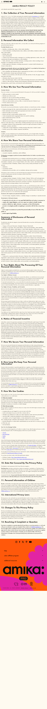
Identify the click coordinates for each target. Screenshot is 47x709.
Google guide (9, 449)
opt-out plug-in (15, 448)
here (25, 449)
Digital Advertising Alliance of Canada (14, 453)
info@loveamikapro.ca (14, 273)
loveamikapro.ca (35, 16)
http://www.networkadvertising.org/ (25, 459)
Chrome (4, 432)
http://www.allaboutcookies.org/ (19, 457)
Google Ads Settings (32, 445)
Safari (4, 437)
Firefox (4, 436)
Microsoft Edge (6, 434)
